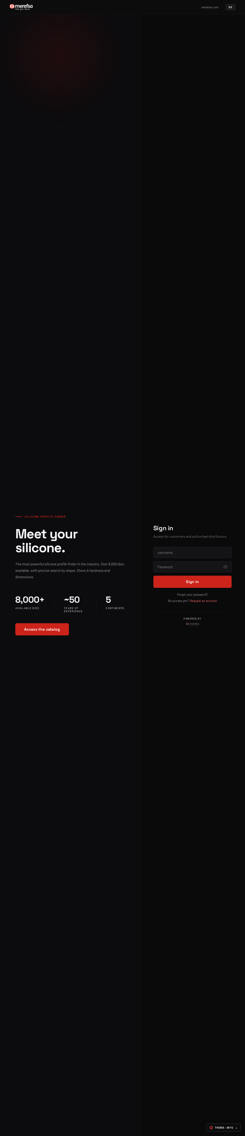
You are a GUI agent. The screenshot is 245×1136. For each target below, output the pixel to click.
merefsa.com (210, 7)
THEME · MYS (226, 1127)
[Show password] (225, 567)
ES (230, 7)
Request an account (203, 601)
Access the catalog (42, 629)
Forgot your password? (192, 594)
